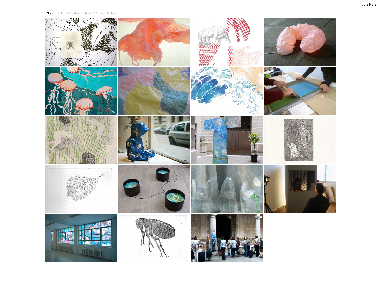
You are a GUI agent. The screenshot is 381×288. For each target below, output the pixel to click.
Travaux (51, 13)
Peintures (111, 13)
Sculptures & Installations (69, 13)
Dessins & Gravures (94, 13)
